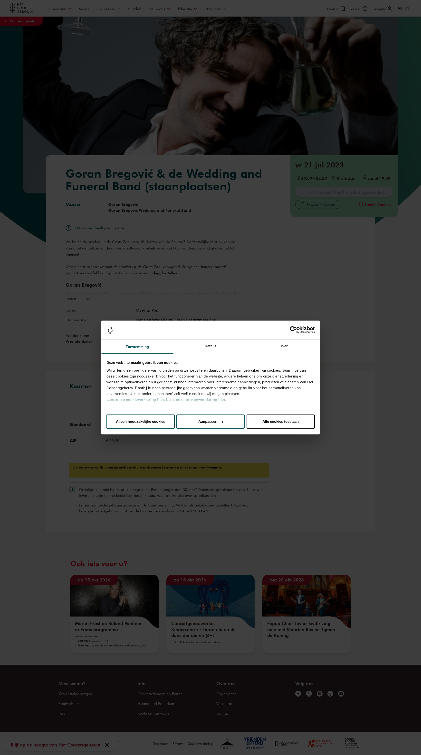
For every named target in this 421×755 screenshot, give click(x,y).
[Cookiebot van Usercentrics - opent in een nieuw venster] (293, 330)
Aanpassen (207, 421)
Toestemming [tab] (137, 347)
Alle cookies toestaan (280, 421)
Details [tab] (211, 346)
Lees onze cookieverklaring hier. (135, 399)
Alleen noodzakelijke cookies (140, 421)
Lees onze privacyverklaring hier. (196, 399)
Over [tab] (283, 346)
